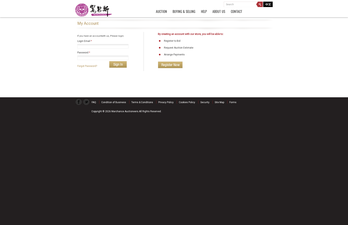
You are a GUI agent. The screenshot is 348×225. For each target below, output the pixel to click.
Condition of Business (113, 102)
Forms (232, 102)
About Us (218, 11)
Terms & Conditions (142, 102)
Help (204, 11)
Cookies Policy (187, 102)
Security (204, 102)
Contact (236, 11)
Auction (161, 11)
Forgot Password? (87, 66)
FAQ (94, 102)
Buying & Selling (184, 11)
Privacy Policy (166, 102)
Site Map (219, 102)
